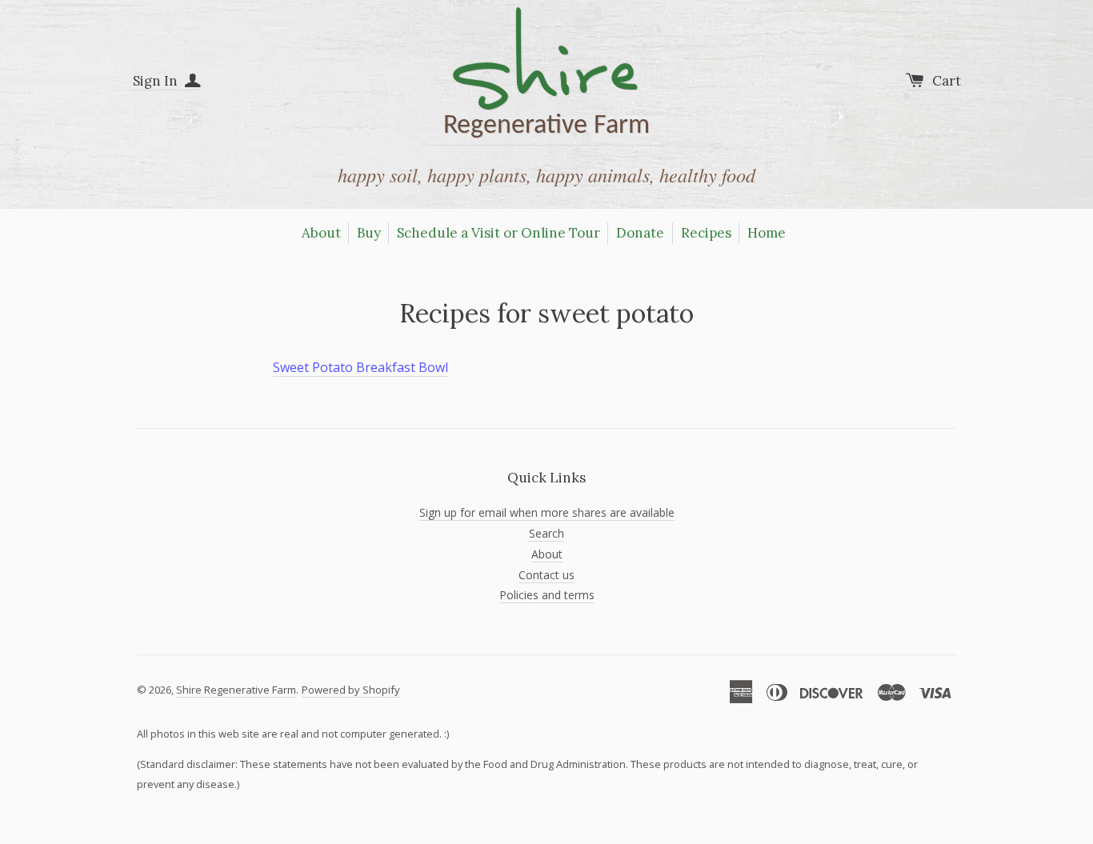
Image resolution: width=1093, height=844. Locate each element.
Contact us (546, 574)
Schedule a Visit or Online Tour (498, 233)
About (321, 233)
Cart (946, 81)
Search (546, 533)
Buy (369, 233)
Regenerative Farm (546, 77)
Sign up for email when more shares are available (547, 512)
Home (766, 233)
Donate (640, 233)
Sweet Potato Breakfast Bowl (360, 367)
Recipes (706, 233)
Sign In (157, 81)
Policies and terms (547, 594)
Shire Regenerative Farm (236, 689)
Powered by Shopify (351, 689)
